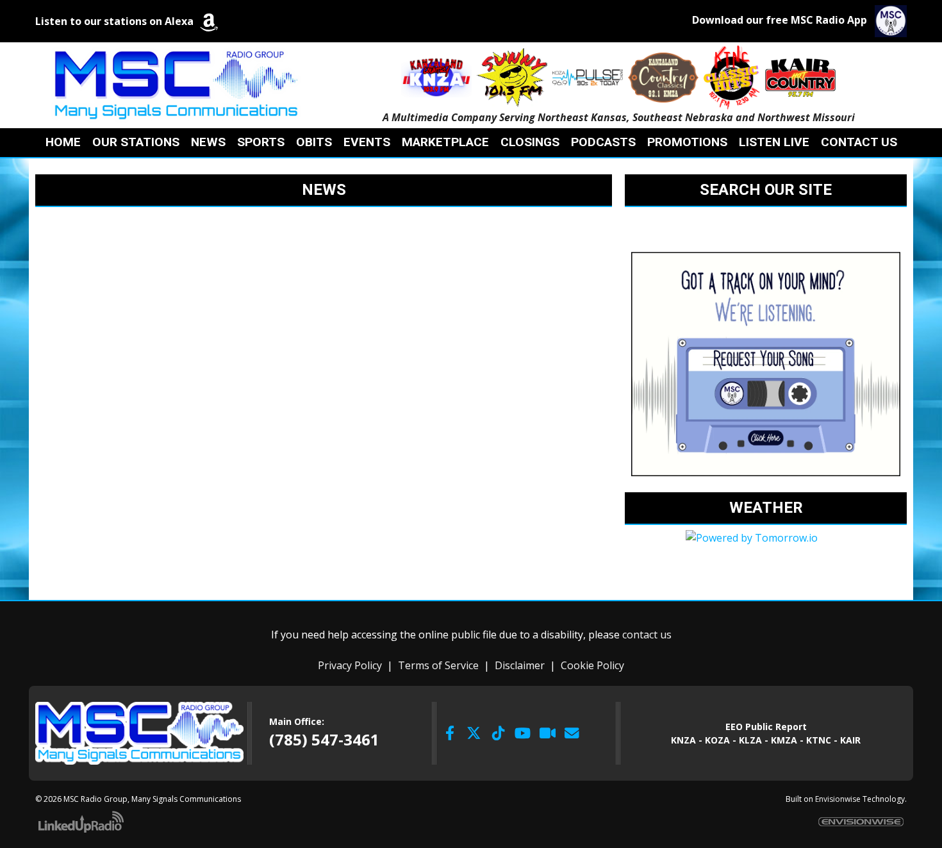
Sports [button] (261, 142)
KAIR (850, 740)
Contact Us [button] (859, 142)
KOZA (717, 740)
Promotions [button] (687, 142)
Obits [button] (314, 142)
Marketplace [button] (445, 142)
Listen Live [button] (774, 142)
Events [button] (366, 142)
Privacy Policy (350, 665)
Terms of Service (438, 665)
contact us (647, 635)
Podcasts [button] (603, 142)
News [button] (208, 142)
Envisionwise (838, 799)
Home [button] (63, 142)
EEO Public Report (766, 726)
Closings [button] (529, 142)
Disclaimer (520, 665)
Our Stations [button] (135, 142)
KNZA (683, 740)
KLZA (750, 740)
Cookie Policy (592, 665)
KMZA (784, 740)
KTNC (818, 740)
